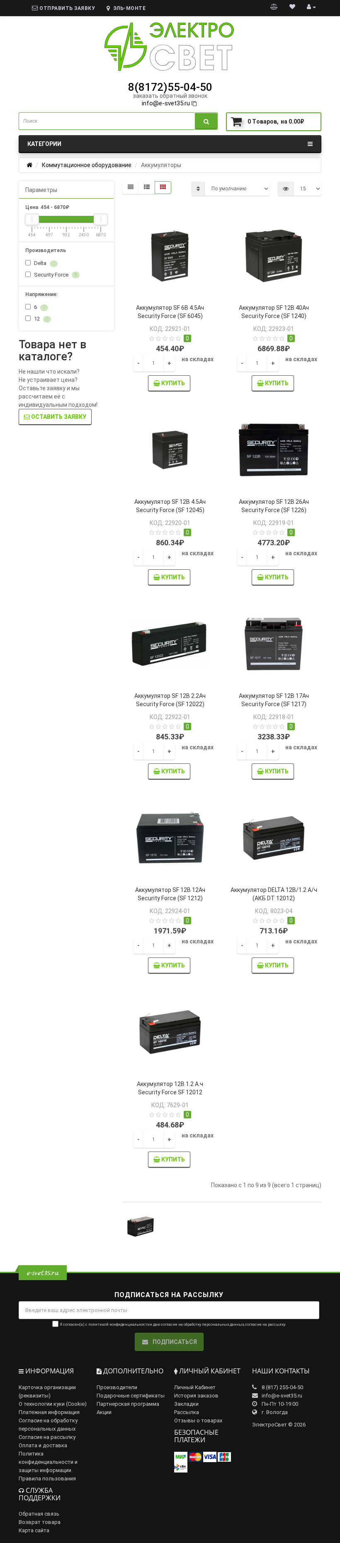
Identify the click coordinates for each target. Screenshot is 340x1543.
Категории (44, 144)
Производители (117, 1387)
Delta (44, 263)
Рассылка (186, 1412)
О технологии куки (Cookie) (53, 1404)
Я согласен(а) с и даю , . (173, 1324)
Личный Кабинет (195, 1387)
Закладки (186, 1404)
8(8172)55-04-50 (170, 87)
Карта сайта (34, 1530)
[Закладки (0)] (292, 6)
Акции (104, 1412)
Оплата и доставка (43, 1445)
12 (40, 319)
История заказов (196, 1395)
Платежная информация (49, 1412)
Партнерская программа (128, 1404)
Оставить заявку (58, 416)
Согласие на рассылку (47, 1437)
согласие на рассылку (265, 1324)
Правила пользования (47, 1478)
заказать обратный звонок (170, 95)
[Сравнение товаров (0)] (274, 6)
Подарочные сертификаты (131, 1395)
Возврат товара (40, 1522)
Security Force (55, 275)
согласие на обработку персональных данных (202, 1324)
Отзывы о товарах (198, 1420)
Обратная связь (39, 1514)
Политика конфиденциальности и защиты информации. (48, 1462)
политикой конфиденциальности (119, 1324)
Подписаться (174, 1342)
